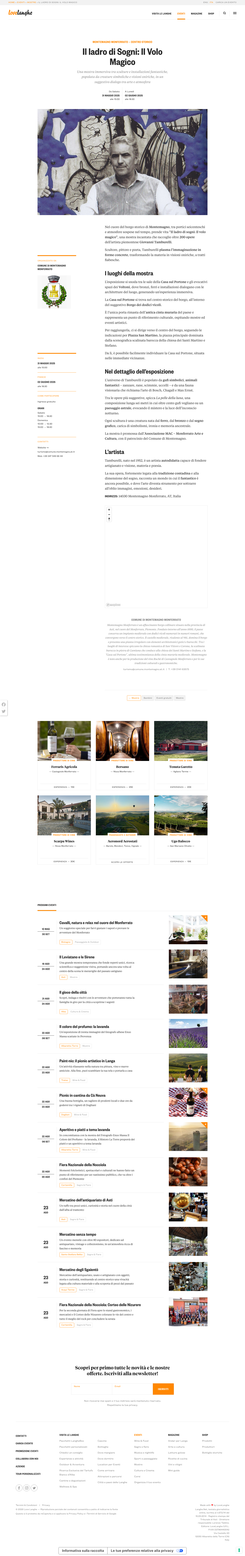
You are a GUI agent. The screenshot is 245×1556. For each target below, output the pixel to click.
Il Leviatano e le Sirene (77, 956)
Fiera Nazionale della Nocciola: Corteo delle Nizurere (100, 1304)
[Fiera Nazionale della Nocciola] (188, 1172)
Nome (77, 1386)
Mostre (31, 2)
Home (11, 2)
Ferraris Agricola (64, 767)
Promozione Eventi (27, 1451)
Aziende (20, 1466)
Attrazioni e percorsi (110, 1476)
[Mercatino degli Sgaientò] (188, 1277)
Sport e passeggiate (145, 1458)
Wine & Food (141, 1440)
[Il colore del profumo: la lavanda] (188, 1033)
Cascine (102, 1440)
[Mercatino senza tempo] (188, 1242)
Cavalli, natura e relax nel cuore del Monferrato (96, 922)
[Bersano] (122, 741)
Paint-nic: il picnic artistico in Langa (87, 1060)
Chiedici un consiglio (71, 1452)
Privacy (46, 1505)
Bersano (122, 767)
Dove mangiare (106, 1452)
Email (117, 1386)
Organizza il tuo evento (147, 1482)
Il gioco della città (73, 992)
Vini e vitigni (175, 1464)
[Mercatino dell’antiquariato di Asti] (188, 1207)
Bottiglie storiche (212, 1452)
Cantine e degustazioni (73, 1480)
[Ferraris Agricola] (64, 741)
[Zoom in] (109, 509)
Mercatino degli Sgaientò (79, 1269)
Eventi (21, 2)
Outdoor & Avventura (72, 1464)
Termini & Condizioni (26, 1505)
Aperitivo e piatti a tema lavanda (85, 1129)
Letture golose (176, 1452)
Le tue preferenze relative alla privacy (142, 1551)
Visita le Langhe (162, 13)
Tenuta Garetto (180, 767)
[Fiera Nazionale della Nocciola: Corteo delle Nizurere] (188, 1312)
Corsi (137, 1476)
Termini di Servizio (96, 1513)
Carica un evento (226, 2)
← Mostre (134, 698)
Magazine (196, 13)
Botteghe (103, 1446)
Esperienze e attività (71, 1458)
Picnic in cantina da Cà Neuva (83, 1095)
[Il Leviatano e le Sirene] (188, 965)
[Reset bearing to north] (109, 519)
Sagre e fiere (141, 1446)
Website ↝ (43, 447)
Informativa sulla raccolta (83, 1551)
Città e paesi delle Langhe (112, 1482)
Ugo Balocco (181, 841)
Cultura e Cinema (144, 1470)
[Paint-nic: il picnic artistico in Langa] (188, 1068)
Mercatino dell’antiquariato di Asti (86, 1199)
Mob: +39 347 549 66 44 (50, 456)
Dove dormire (106, 1458)
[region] (156, 557)
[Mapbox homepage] (113, 605)
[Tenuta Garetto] (180, 741)
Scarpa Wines (64, 841)
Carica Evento (24, 1443)
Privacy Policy (76, 1513)
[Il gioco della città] (188, 999)
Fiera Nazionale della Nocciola (83, 1164)
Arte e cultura (176, 1446)
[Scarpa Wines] (64, 815)
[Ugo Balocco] (180, 815)
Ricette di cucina (177, 1458)
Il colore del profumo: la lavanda (84, 1026)
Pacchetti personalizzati (73, 1446)
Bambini (148, 698)
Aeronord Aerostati (122, 841)
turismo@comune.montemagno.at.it (56, 451)
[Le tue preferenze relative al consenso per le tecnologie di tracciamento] (239, 1550)
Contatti (21, 1435)
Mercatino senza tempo (78, 1234)
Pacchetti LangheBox (72, 1440)
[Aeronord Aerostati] (122, 815)
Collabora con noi (27, 1458)
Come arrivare (106, 1470)
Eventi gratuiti (164, 698)
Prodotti (207, 1440)
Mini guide (174, 1470)
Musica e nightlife (144, 1452)
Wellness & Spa (68, 1486)
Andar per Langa (178, 1440)
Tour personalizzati (28, 1473)
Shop (211, 13)
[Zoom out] (109, 514)
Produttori (208, 1446)
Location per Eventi (109, 1464)
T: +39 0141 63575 (178, 669)
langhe (20, 12)
